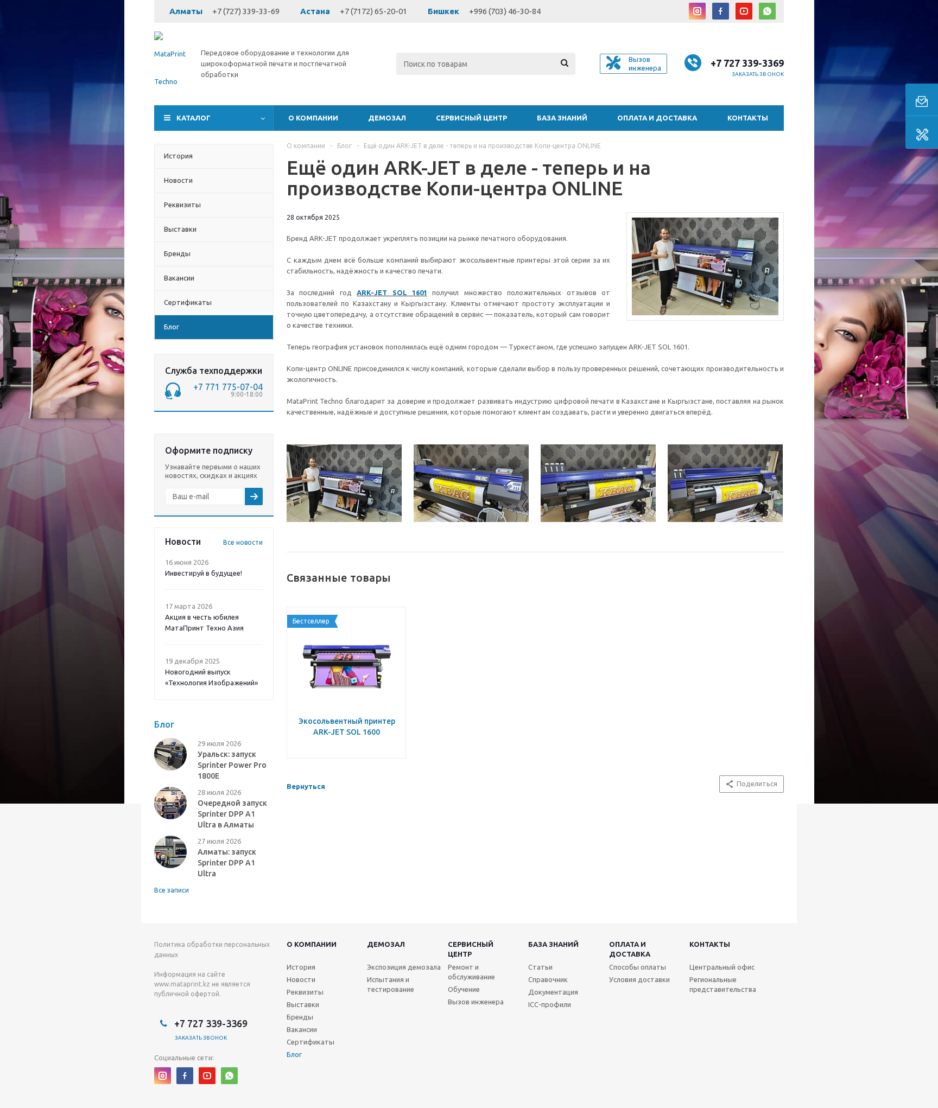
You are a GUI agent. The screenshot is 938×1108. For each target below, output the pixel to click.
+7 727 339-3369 (747, 63)
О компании (313, 118)
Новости (301, 979)
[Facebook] (720, 11)
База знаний (562, 118)
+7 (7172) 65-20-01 (373, 11)
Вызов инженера (476, 1001)
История (301, 967)
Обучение (464, 989)
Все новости (243, 542)
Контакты (747, 118)
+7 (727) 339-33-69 (246, 11)
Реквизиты (305, 992)
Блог (294, 1054)
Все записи (171, 890)
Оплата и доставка (657, 118)
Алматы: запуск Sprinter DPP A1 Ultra (227, 863)
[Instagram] (697, 11)
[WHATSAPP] (767, 11)
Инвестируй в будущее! (203, 573)
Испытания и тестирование (390, 984)
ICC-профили (549, 1004)
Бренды (300, 1017)
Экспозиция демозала (404, 967)
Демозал (387, 118)
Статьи (540, 967)
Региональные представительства (722, 984)
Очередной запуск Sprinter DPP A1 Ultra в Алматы (232, 814)
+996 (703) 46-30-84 (505, 11)
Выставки (303, 1004)
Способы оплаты (637, 967)
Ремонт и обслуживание (471, 971)
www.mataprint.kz (182, 984)
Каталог (193, 118)
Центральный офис (722, 967)
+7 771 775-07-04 (228, 387)
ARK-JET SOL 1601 (392, 292)
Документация (553, 992)
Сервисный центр (471, 118)
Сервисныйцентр (470, 949)
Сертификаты (310, 1042)
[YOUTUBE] (744, 11)
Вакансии (302, 1029)
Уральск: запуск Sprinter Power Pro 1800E (232, 765)
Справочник (548, 979)
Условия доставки (639, 979)
